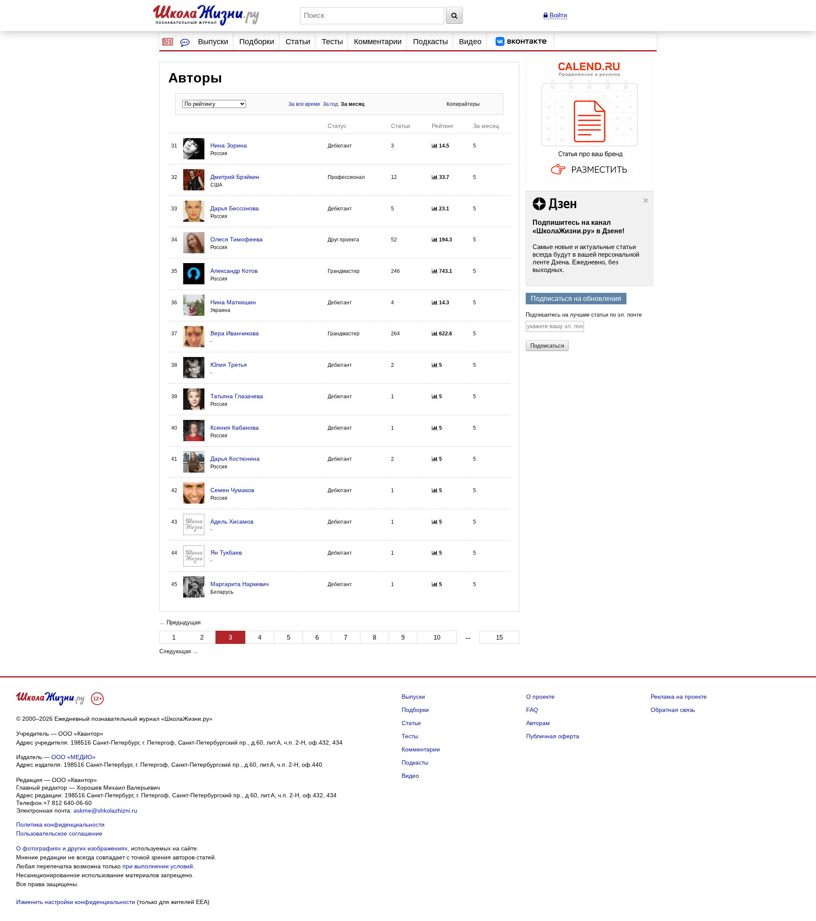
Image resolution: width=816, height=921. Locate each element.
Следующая (175, 651)
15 (499, 637)
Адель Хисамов (231, 521)
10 (437, 637)
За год (330, 104)
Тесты (332, 41)
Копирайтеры (463, 104)
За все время (304, 104)
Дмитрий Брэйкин (234, 176)
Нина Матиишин (233, 302)
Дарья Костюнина (235, 458)
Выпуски (213, 41)
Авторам (538, 723)
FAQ (532, 709)
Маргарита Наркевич (239, 584)
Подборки (256, 41)
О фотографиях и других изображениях (72, 848)
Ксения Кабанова (234, 427)
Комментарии (378, 41)
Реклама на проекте (679, 696)
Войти (557, 15)
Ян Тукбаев (226, 552)
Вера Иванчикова (234, 333)
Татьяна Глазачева (236, 396)
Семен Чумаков (232, 490)
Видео (470, 41)
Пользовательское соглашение (59, 833)
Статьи (298, 41)
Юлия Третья (228, 364)
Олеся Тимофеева (236, 239)
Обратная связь (673, 709)
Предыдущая (184, 622)
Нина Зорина (228, 145)
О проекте (540, 696)
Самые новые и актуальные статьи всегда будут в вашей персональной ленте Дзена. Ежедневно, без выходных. (586, 258)
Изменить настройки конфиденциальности (75, 901)
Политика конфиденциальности (60, 824)
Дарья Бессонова (234, 208)
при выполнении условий (157, 866)
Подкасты (430, 41)
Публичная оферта (552, 736)
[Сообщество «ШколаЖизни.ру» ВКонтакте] (521, 41)
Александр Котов (234, 270)
